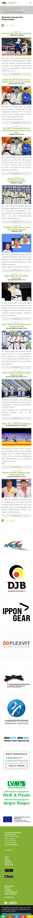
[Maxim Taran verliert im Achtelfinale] (16, 438)
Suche (7, 859)
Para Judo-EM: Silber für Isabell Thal (16, 33)
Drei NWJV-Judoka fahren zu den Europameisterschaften (16, 228)
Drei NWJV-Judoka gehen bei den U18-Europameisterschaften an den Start (16, 130)
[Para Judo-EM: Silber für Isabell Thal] (16, 47)
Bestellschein (9, 897)
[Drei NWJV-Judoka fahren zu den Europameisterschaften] (16, 243)
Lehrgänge (8, 890)
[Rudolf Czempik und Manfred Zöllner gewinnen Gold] (16, 389)
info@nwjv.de (13, 845)
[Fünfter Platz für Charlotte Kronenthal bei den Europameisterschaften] (16, 96)
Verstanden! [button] (16, 915)
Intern (7, 857)
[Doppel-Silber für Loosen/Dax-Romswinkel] (16, 292)
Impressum (8, 863)
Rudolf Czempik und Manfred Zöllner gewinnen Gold (16, 374)
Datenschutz (9, 865)
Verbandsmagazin (11, 894)
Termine (7, 888)
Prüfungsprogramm (11, 892)
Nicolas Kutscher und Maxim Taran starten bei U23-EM (16, 474)
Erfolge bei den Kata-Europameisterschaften (16, 180)
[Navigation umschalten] (30, 3)
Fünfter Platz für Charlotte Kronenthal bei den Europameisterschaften (16, 81)
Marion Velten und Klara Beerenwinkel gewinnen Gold (16, 325)
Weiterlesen (16, 74)
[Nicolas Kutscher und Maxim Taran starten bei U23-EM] (16, 489)
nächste (12, 25)
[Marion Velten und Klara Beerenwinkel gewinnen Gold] (16, 340)
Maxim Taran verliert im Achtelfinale (16, 424)
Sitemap (7, 861)
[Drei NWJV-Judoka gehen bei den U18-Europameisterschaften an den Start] (16, 146)
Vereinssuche (9, 886)
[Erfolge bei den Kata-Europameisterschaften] (16, 195)
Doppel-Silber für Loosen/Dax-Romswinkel (16, 277)
